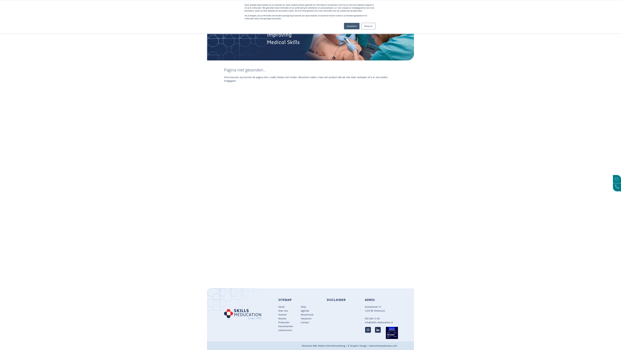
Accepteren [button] (352, 26)
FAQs (303, 306)
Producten (283, 322)
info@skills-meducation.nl (379, 322)
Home (281, 306)
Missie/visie (307, 314)
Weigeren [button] (368, 26)
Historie (282, 314)
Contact (305, 322)
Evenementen (285, 326)
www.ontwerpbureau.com (383, 345)
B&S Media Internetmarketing (329, 345)
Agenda (305, 310)
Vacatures (306, 318)
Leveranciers (285, 330)
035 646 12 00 (372, 318)
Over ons (283, 310)
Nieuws (282, 318)
